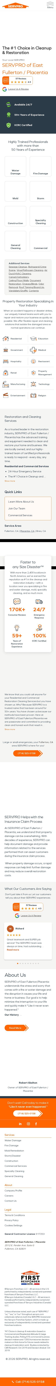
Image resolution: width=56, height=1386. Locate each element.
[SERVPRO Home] (15, 5)
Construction (11, 1161)
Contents (34, 290)
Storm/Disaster (13, 1155)
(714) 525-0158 (26, 753)
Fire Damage (12, 1145)
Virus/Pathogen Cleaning (30, 270)
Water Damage (13, 1140)
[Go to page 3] (22, 963)
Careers (9, 1195)
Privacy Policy (12, 1220)
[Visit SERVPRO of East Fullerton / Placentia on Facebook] (36, 1123)
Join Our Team (16, 508)
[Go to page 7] (33, 963)
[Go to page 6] (30, 963)
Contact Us (10, 1200)
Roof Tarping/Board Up (31, 287)
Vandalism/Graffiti (18, 290)
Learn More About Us (21, 501)
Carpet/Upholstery (19, 277)
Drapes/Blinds (29, 283)
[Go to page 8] (35, 963)
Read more (13, 949)
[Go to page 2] (20, 963)
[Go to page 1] (17, 963)
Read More (15, 1028)
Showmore (10, 481)
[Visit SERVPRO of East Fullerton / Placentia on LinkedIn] (20, 1124)
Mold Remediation (14, 1150)
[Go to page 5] (28, 963)
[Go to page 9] (38, 963)
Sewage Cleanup (18, 266)
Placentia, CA (27, 531)
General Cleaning (14, 1176)
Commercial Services (20, 515)
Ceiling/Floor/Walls (19, 280)
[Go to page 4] (25, 963)
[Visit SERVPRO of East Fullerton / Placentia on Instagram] (28, 1124)
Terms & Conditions (15, 1215)
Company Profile (13, 1190)
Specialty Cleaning (14, 1171)
